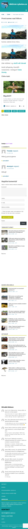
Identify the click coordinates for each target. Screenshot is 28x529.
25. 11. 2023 (12, 291)
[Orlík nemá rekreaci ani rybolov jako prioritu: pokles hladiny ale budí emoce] (4, 240)
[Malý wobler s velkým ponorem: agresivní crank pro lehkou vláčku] (4, 369)
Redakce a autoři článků (7, 516)
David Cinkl (11, 22)
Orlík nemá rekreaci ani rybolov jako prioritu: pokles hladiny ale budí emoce (17, 240)
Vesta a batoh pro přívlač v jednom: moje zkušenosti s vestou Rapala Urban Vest (15, 429)
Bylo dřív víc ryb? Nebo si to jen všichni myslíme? (17, 246)
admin (6, 449)
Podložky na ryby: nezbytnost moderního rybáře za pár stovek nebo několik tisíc (17, 320)
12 (16, 249)
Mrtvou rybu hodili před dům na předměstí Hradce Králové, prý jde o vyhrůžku (17, 346)
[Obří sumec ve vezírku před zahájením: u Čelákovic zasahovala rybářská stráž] (4, 297)
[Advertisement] (14, 129)
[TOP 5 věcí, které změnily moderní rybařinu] (4, 305)
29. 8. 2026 (12, 342)
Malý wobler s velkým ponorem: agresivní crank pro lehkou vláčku (17, 368)
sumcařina (7, 111)
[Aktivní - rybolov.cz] (14, 7)
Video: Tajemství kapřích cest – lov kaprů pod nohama (17, 327)
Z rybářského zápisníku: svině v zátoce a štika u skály (17, 361)
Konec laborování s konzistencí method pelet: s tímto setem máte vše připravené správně (17, 339)
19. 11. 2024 (12, 329)
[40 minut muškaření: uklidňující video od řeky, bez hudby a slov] (4, 313)
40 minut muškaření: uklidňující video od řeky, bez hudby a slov (17, 311)
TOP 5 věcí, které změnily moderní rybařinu (17, 304)
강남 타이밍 (7, 410)
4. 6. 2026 (12, 300)
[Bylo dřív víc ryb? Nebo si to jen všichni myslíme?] (4, 247)
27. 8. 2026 (12, 371)
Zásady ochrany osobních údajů (8, 493)
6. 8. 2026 (12, 249)
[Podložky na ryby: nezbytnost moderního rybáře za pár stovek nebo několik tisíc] (4, 320)
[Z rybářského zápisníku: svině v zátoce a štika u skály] (4, 362)
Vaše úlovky (21, 111)
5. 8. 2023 (5, 22)
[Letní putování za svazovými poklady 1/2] (4, 290)
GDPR (2, 519)
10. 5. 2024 (12, 314)
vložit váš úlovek (20, 63)
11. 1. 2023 (12, 323)
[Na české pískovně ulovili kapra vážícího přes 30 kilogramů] (4, 232)
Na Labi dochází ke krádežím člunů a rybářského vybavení (14, 473)
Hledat (3, 220)
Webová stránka (5, 207)
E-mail (3, 202)
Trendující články (7, 227)
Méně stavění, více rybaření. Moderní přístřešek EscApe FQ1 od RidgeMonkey (14, 461)
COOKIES (3, 496)
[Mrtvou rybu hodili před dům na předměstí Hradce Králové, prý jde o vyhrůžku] (4, 347)
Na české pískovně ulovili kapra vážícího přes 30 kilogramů (17, 231)
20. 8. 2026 (12, 242)
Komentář (3, 187)
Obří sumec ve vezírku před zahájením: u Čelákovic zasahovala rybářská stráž (16, 297)
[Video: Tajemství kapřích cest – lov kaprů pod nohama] (4, 328)
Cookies (3, 522)
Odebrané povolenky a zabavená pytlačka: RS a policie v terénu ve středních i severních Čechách (15, 440)
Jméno (3, 198)
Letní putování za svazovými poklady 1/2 (16, 289)
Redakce (3, 487)
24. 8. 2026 (12, 233)
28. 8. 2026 (12, 357)
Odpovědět (6, 160)
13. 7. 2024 (12, 306)
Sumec (14, 111)
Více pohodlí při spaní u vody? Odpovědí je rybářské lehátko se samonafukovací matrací (17, 354)
